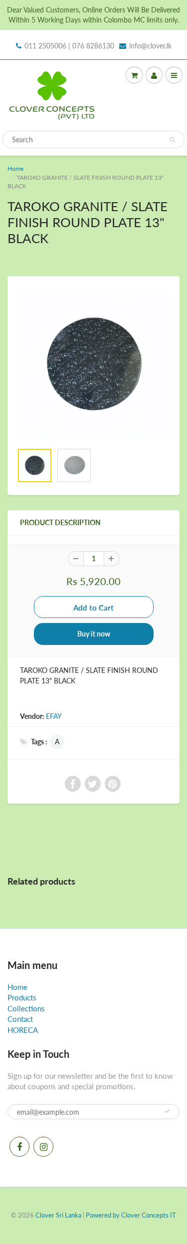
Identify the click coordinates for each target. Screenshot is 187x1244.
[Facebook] (19, 1147)
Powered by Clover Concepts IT (131, 1215)
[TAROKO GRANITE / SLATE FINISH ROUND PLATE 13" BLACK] (93, 365)
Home (15, 168)
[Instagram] (43, 1147)
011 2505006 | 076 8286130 (69, 45)
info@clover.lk (150, 45)
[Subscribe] (167, 1111)
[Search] (172, 140)
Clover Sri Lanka (58, 1215)
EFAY (54, 716)
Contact (20, 1018)
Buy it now (93, 633)
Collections (26, 1008)
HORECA (22, 1029)
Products (21, 997)
